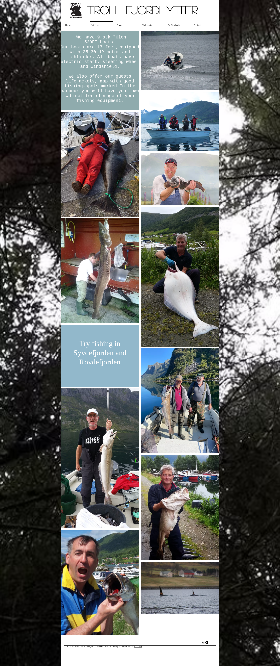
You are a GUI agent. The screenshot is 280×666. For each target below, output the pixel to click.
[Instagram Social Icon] (203, 642)
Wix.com (138, 647)
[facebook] (206, 642)
